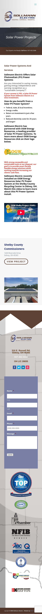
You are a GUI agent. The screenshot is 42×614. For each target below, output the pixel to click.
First (8, 400)
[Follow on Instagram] (27, 367)
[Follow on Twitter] (19, 367)
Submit (10, 455)
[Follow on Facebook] (14, 367)
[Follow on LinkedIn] (23, 367)
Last (8, 409)
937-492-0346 (21, 357)
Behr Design (34, 611)
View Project (16, 261)
